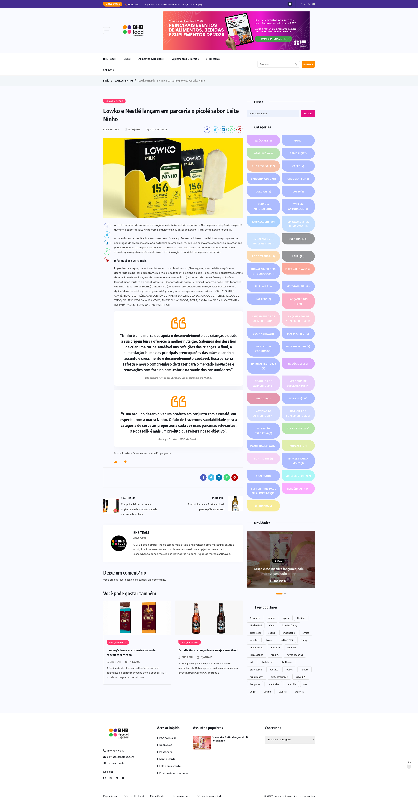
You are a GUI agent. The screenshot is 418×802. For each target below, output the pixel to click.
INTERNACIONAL (298, 268)
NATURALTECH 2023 (263, 366)
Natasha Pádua (298, 346)
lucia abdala (263, 333)
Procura (308, 113)
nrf (251, 662)
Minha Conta (167, 759)
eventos (254, 640)
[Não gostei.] (125, 462)
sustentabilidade (279, 676)
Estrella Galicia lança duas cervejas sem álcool (208, 650)
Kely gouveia (298, 286)
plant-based (267, 662)
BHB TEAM (115, 661)
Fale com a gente (170, 766)
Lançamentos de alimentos (263, 318)
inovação (275, 647)
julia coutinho (256, 654)
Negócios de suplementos (298, 383)
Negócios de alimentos (263, 383)
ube (305, 684)
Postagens (165, 752)
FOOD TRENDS (263, 256)
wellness (299, 691)
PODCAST (298, 445)
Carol (271, 625)
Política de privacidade (173, 773)
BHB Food (109, 58)
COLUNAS (263, 191)
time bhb (291, 684)
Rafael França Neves (298, 461)
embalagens (288, 632)
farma (269, 640)
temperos (255, 684)
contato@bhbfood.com (120, 757)
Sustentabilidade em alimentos (263, 491)
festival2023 (286, 640)
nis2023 (275, 654)
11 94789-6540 (115, 750)
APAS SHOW (263, 153)
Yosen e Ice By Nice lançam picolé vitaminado (278, 571)
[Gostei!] (115, 462)
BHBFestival (213, 58)
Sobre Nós (165, 745)
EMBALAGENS (263, 221)
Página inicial (167, 738)
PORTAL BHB (263, 458)
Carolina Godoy (263, 178)
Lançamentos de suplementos (298, 318)
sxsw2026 (301, 676)
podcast (274, 669)
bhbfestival (256, 625)
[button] (279, 593)
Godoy (303, 640)
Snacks (263, 475)
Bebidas (298, 153)
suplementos (256, 676)
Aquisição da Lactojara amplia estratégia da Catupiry (173, 4)
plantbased (286, 662)
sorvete (304, 669)
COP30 (298, 191)
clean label (255, 632)
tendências (273, 684)
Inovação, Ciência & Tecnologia (263, 271)
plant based (256, 669)
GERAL (298, 256)
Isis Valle (263, 286)
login (129, 579)
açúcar (286, 618)
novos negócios (295, 654)
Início (106, 80)
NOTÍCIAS (298, 398)
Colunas (107, 70)
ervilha (305, 632)
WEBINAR (263, 505)
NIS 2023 (263, 398)
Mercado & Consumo (263, 348)
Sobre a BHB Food (134, 796)
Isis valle (291, 647)
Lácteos (263, 299)
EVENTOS (298, 238)
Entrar (308, 64)
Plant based (298, 428)
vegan (253, 691)
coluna (271, 632)
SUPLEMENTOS (298, 475)
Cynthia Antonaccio (263, 206)
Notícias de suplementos (298, 413)
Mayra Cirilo (298, 333)
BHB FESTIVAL (263, 166)
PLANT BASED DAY (263, 445)
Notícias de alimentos (263, 413)
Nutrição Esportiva (263, 430)
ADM (298, 140)
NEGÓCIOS (298, 363)
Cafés (298, 166)
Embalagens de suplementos (263, 241)
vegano (267, 691)
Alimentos (255, 618)
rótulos (289, 669)
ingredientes (256, 647)
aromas (271, 618)
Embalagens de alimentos (298, 224)
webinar (283, 691)
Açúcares (263, 140)
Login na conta (115, 763)
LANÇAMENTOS (124, 80)
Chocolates (298, 178)
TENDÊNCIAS (298, 488)
